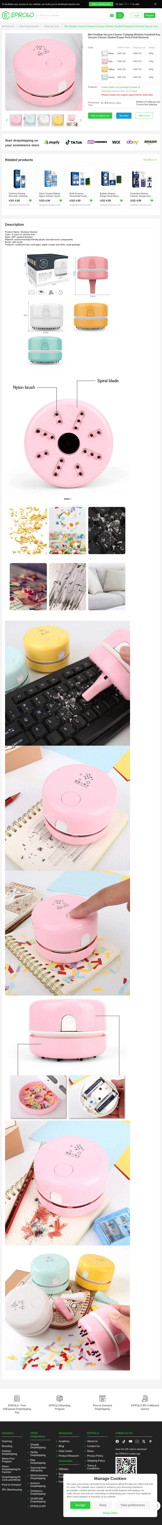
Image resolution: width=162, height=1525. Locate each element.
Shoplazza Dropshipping (38, 1492)
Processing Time (93, 103)
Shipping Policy (96, 1460)
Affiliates (63, 1469)
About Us (92, 1441)
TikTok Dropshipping (38, 1454)
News (90, 1451)
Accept (80, 1505)
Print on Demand (11, 1484)
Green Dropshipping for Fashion (11, 1469)
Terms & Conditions (93, 1467)
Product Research (69, 1455)
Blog (61, 1446)
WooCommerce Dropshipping (39, 1477)
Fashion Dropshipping (9, 1452)
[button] (124, 1441)
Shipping (92, 87)
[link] (8, 26)
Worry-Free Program (8, 1460)
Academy (64, 1441)
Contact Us (93, 1446)
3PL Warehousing (12, 1489)
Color (90, 47)
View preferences (133, 1505)
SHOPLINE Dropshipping (38, 1500)
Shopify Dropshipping (38, 1446)
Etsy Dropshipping (38, 1461)
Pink (110, 61)
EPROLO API (38, 1506)
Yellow (111, 69)
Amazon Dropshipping (38, 1484)
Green (111, 77)
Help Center (65, 1451)
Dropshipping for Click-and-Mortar (11, 1478)
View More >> (150, 159)
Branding (7, 1446)
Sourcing (7, 1441)
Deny (102, 1505)
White (111, 53)
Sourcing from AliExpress (38, 1469)
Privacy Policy (110, 1512)
